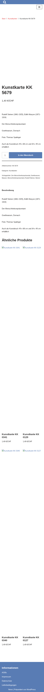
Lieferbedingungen (9, 685)
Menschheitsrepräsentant (16, 178)
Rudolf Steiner (30, 178)
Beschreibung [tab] (8, 190)
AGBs (4, 672)
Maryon (4, 178)
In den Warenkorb (25, 155)
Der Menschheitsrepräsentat (20, 176)
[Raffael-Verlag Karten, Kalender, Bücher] (9, 7)
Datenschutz (7, 681)
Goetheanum (35, 176)
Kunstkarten (12, 19)
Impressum (6, 677)
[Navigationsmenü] (39, 7)
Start (4, 19)
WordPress (31, 689)
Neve (10, 689)
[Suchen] (4, 2)
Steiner (37, 178)
